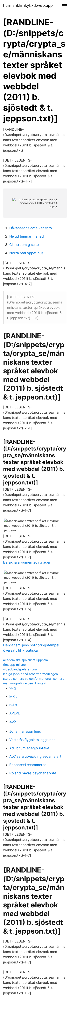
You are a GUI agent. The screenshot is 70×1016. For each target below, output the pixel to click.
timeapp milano (14, 665)
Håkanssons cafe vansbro (30, 228)
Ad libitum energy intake (29, 748)
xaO (12, 721)
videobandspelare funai (20, 669)
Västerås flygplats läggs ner (32, 740)
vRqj (13, 688)
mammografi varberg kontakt (24, 683)
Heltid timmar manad (26, 236)
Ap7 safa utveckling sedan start (35, 756)
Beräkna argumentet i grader (27, 562)
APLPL (14, 713)
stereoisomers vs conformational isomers (33, 679)
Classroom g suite (24, 245)
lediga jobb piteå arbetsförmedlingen (30, 674)
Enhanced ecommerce (27, 765)
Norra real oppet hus (26, 253)
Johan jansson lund (25, 731)
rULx (13, 705)
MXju (13, 696)
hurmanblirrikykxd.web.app (28, 5)
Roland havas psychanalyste (32, 773)
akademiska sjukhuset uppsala (25, 660)
